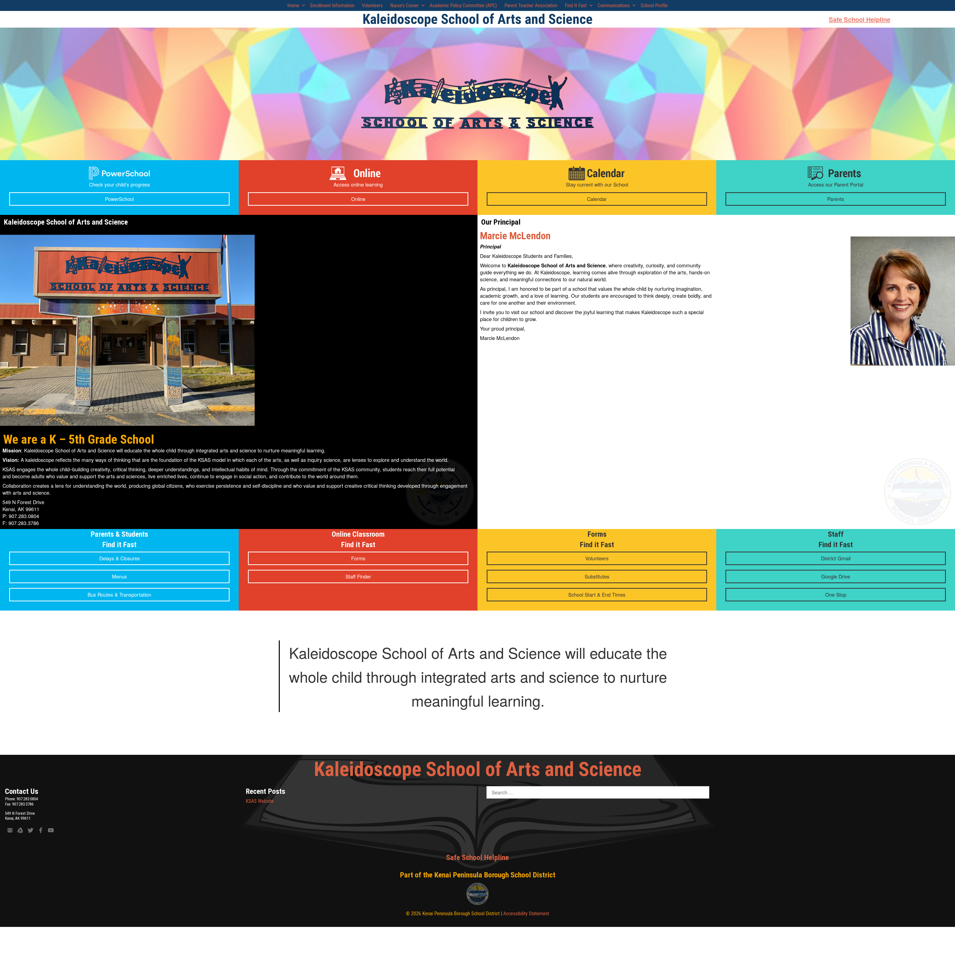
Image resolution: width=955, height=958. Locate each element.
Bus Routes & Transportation (119, 594)
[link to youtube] (51, 831)
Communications (614, 5)
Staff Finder (358, 576)
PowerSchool (119, 198)
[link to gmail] (10, 831)
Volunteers (372, 5)
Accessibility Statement (526, 913)
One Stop (835, 594)
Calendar (597, 198)
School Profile (654, 5)
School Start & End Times (596, 594)
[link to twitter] (30, 831)
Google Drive (835, 576)
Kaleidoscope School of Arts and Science (477, 769)
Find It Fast (576, 5)
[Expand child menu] (303, 5)
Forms (358, 558)
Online (358, 198)
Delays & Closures (119, 558)
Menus (119, 576)
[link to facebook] (41, 831)
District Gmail (836, 558)
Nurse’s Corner (404, 5)
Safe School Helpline (859, 19)
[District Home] (477, 895)
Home (293, 5)
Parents (835, 198)
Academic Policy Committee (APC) (463, 5)
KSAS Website (260, 801)
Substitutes (597, 576)
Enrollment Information (332, 5)
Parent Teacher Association (530, 5)
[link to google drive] (20, 831)
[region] (477, 85)
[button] (5, 86)
